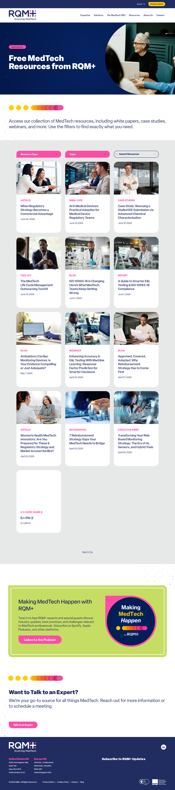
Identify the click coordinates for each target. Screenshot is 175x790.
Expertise (85, 15)
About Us (148, 15)
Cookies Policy (63, 782)
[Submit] (154, 154)
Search (139, 4)
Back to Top (87, 552)
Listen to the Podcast (40, 639)
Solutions (98, 15)
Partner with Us (156, 4)
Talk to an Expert (23, 725)
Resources (134, 15)
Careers (160, 15)
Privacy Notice (48, 782)
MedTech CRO (116, 15)
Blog (82, 782)
